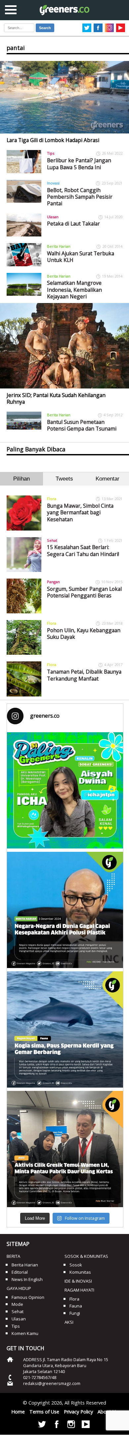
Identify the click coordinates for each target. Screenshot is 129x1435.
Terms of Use (44, 1412)
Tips (50, 153)
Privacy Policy (78, 1412)
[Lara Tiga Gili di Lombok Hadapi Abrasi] (64, 97)
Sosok (75, 1265)
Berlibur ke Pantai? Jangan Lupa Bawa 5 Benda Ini (79, 164)
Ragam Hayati (79, 1290)
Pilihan (21, 479)
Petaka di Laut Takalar (73, 223)
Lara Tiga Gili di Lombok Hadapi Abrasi (53, 140)
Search (45, 28)
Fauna (75, 1306)
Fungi (74, 1313)
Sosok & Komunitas (86, 1256)
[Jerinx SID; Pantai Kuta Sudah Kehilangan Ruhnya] (64, 345)
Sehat (52, 540)
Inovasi (53, 182)
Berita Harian (58, 246)
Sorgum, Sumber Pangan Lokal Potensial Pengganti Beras (84, 592)
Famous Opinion (28, 1297)
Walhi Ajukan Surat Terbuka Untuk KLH (80, 257)
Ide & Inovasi (78, 1281)
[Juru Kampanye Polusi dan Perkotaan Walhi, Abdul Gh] (65, 910)
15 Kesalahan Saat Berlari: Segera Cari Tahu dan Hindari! (83, 550)
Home (18, 1412)
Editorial (20, 1272)
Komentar (107, 479)
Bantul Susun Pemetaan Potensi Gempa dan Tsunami (81, 425)
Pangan (53, 581)
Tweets (64, 479)
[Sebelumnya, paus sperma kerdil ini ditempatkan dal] (65, 1029)
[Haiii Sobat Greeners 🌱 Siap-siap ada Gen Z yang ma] (65, 790)
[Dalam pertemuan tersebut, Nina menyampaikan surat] (65, 1149)
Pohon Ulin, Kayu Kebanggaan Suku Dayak (83, 634)
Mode (17, 1304)
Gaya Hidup (19, 1288)
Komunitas (80, 1272)
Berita (13, 1256)
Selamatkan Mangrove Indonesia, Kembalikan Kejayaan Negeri (74, 289)
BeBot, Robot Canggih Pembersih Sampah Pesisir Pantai (79, 196)
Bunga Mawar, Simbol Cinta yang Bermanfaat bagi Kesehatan (80, 512)
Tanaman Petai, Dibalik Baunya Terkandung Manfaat (84, 675)
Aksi (68, 1322)
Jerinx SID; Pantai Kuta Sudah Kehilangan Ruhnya (56, 398)
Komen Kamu (25, 1333)
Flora (51, 498)
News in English (27, 1279)
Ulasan (53, 216)
